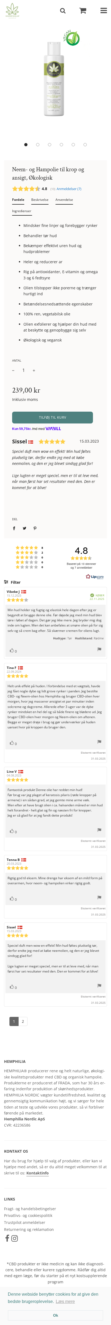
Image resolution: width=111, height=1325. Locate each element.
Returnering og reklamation (29, 1229)
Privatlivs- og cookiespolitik (28, 1215)
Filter (15, 582)
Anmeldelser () (69, 189)
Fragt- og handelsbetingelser (30, 1208)
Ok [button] (55, 1315)
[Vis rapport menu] (99, 650)
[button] (26, 145)
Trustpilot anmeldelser (24, 1222)
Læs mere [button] (65, 1301)
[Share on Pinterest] (35, 528)
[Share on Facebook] (15, 528)
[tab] (18, 201)
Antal (16, 360)
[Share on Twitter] (24, 528)
